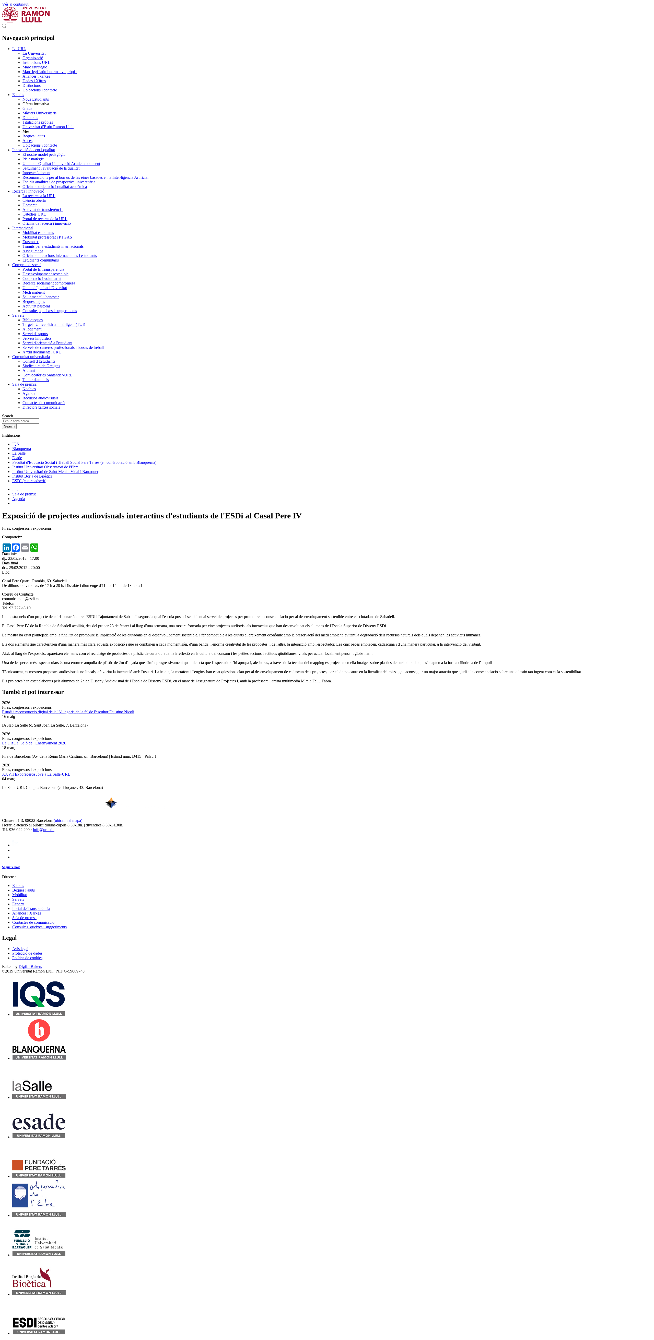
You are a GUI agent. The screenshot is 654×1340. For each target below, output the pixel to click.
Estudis (18, 94)
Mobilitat (19, 895)
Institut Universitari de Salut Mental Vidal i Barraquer (55, 471)
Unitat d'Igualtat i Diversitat (44, 288)
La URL (19, 48)
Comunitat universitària (31, 356)
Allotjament (31, 329)
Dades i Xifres (34, 81)
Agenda (28, 393)
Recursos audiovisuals (40, 398)
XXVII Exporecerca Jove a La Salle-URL (36, 774)
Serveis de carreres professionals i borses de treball (63, 347)
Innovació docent (36, 173)
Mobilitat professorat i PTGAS (47, 237)
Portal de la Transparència (43, 269)
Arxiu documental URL (41, 352)
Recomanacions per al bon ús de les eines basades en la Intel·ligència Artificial (85, 177)
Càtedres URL (34, 214)
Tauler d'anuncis (35, 379)
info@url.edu (43, 829)
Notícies (29, 389)
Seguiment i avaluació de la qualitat (50, 168)
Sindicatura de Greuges (41, 366)
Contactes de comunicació (43, 402)
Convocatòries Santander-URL (47, 375)
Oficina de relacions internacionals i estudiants (59, 255)
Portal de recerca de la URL (44, 219)
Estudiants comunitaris (40, 260)
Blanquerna (21, 448)
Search (7, 416)
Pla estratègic (33, 159)
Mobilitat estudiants (38, 232)
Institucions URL (36, 62)
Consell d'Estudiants (38, 361)
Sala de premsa (24, 384)
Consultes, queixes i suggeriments (49, 311)
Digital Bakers (30, 966)
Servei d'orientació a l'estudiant (47, 343)
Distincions (31, 85)
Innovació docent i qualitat (33, 150)
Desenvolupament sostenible (45, 274)
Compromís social (26, 265)
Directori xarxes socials (41, 407)
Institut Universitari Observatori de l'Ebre (45, 467)
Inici (15, 489)
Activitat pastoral (36, 306)
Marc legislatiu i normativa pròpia (49, 71)
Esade (17, 458)
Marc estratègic (34, 67)
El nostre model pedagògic (43, 154)
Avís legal (20, 948)
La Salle (19, 453)
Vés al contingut (15, 4)
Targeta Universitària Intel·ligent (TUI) (53, 324)
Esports (18, 904)
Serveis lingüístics (36, 338)
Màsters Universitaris (39, 113)
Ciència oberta (34, 200)
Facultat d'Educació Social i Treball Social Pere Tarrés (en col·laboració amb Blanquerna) (84, 462)
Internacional (22, 228)
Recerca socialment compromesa (48, 283)
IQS (15, 444)
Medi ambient (33, 292)
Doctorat (29, 205)
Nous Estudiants (35, 99)
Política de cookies (27, 958)
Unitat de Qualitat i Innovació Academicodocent (61, 163)
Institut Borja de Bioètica (32, 476)
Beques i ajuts (33, 136)
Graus (27, 108)
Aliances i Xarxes (26, 913)
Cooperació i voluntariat (41, 278)
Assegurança (32, 251)
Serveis (18, 315)
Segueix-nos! (11, 867)
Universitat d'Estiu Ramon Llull (48, 127)
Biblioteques (32, 320)
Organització (32, 58)
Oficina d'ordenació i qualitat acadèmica (54, 186)
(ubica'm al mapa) (68, 820)
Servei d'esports (35, 333)
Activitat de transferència (42, 209)
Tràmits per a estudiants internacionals (53, 246)
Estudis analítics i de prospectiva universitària (58, 182)
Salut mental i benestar (40, 297)
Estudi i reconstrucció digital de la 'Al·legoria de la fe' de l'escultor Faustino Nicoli (68, 712)
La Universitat (33, 53)
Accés (27, 140)
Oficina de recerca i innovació (46, 223)
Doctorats (30, 117)
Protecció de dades (27, 953)
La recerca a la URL (38, 196)
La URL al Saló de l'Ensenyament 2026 (34, 743)
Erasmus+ (30, 242)
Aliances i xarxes (36, 76)
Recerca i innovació (28, 191)
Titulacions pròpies (37, 122)
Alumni (28, 370)
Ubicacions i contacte (39, 90)
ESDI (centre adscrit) (29, 481)
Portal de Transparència (31, 908)
